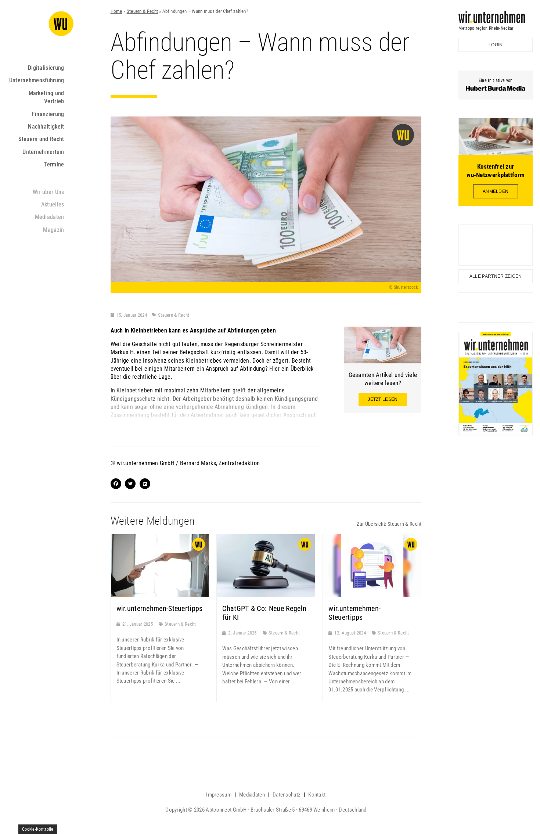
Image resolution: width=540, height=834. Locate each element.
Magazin (53, 229)
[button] (116, 483)
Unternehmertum (43, 151)
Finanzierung (48, 114)
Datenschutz (286, 794)
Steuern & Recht (142, 11)
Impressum (218, 794)
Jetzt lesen (382, 399)
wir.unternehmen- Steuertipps (354, 613)
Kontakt (316, 794)
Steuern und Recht (41, 139)
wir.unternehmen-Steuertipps (159, 608)
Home (116, 11)
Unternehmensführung (36, 80)
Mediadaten (49, 216)
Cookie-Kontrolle (38, 829)
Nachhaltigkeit (46, 126)
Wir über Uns (48, 191)
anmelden (495, 191)
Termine (54, 164)
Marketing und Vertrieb (46, 97)
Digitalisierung (46, 67)
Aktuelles (52, 204)
